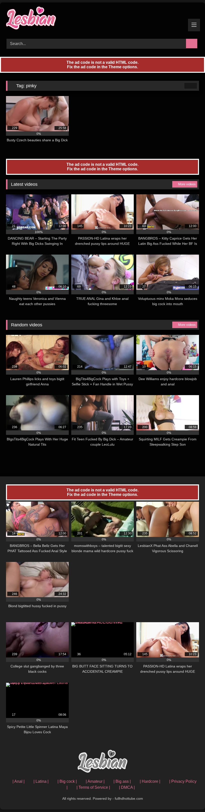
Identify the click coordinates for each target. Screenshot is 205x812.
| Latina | (41, 781)
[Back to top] (190, 797)
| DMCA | (127, 787)
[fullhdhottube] (102, 19)
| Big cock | (67, 781)
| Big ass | (122, 781)
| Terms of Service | (93, 787)
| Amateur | (95, 781)
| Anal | (18, 781)
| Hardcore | (150, 781)
